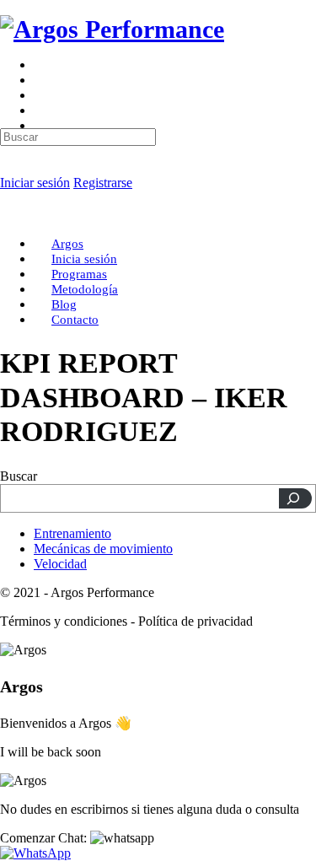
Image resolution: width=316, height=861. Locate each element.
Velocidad (60, 564)
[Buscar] (295, 498)
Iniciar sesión (35, 182)
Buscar (18, 476)
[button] (77, 838)
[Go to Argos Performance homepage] (112, 29)
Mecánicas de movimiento (103, 548)
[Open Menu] (9, 71)
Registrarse (102, 182)
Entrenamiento (72, 533)
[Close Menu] (9, 214)
